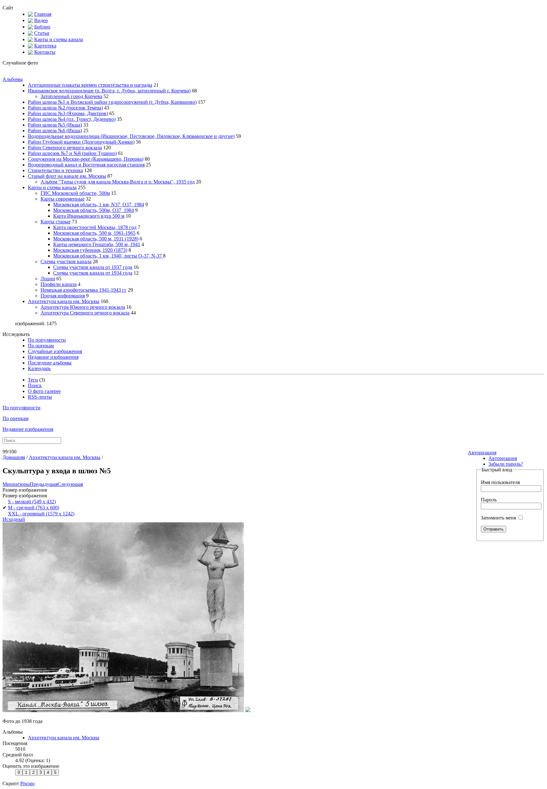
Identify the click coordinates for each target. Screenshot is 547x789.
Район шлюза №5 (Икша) (55, 124)
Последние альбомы (50, 362)
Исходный (14, 519)
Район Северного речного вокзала (65, 147)
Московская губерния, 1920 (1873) (90, 250)
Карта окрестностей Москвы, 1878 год (94, 227)
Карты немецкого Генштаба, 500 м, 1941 (96, 244)
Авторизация (482, 452)
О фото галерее (44, 391)
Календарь (39, 368)
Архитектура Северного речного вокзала (85, 312)
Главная (42, 14)
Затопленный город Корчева (71, 96)
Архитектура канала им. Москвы (63, 301)
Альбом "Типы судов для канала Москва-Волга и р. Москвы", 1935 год (118, 181)
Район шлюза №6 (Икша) (55, 130)
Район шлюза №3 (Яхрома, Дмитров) (68, 113)
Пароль (489, 499)
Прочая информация (63, 295)
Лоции (48, 278)
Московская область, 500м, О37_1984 (93, 210)
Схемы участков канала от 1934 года (92, 273)
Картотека (45, 45)
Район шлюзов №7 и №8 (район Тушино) (72, 153)
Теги (33, 379)
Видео (41, 20)
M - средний (33, 507)
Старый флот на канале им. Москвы (67, 176)
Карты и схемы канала (58, 39)
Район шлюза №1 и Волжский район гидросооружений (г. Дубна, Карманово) (112, 102)
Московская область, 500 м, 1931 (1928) (95, 238)
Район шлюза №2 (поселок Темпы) (65, 107)
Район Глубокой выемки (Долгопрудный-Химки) (81, 142)
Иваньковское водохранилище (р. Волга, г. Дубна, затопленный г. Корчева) (109, 90)
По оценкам (41, 345)
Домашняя (14, 457)
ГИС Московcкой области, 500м (75, 193)
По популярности (47, 340)
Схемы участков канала (66, 261)
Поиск (35, 385)
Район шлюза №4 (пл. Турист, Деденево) (72, 119)
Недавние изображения (53, 357)
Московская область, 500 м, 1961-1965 (94, 233)
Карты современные (63, 199)
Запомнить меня (499, 517)
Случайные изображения (55, 351)
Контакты (44, 52)
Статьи (41, 33)
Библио (42, 26)
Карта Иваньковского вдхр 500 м (88, 216)
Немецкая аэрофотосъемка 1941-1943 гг (84, 290)
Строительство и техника (55, 170)
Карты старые (56, 221)
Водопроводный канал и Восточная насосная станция (86, 164)
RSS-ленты (40, 397)
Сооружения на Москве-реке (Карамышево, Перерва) (85, 159)
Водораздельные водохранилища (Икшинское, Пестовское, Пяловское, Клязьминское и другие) (131, 136)
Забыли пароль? (505, 464)
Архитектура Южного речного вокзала (83, 307)
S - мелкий (32, 501)
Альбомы (13, 79)
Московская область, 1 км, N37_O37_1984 (98, 204)
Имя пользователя (500, 482)
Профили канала (59, 284)
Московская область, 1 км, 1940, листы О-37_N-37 (108, 255)
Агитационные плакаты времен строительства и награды (90, 85)
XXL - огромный (41, 513)
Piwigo (27, 783)
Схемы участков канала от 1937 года (92, 267)
